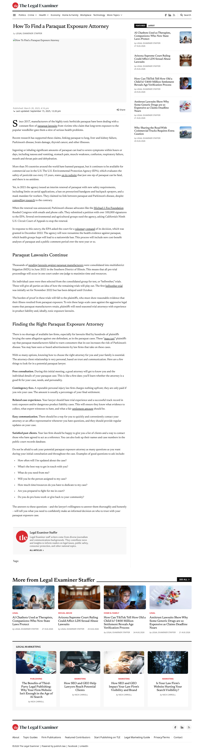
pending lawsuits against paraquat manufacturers (55, 265)
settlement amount (82, 409)
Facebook (72, 746)
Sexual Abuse (65, 613)
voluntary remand (85, 229)
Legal (15, 613)
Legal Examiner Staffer (29, 33)
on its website (69, 175)
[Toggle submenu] (36, 15)
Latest (151, 25)
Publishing (36, 678)
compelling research (23, 200)
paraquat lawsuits (47, 126)
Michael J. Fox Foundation (109, 208)
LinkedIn (84, 746)
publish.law (60, 746)
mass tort (109, 338)
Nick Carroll (37, 701)
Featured (140, 25)
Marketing (80, 678)
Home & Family (111, 613)
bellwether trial (114, 286)
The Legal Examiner (29, 746)
